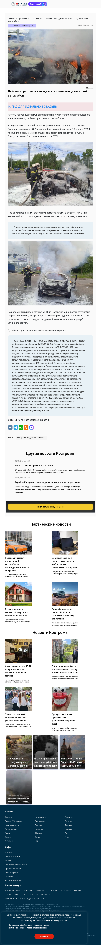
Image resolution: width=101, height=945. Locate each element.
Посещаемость (10, 877)
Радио (37, 841)
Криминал (39, 829)
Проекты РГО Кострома (13, 821)
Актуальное (9, 841)
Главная (11, 18)
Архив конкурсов (11, 829)
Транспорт (8, 817)
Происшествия (25, 18)
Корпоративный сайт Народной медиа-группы (25, 899)
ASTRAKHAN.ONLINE (13, 891)
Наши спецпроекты (12, 825)
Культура (68, 829)
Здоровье (68, 825)
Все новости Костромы (24, 26)
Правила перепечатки (13, 869)
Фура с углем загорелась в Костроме (34, 465)
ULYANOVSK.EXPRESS (29, 895)
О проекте (8, 853)
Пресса (7, 833)
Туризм (8, 837)
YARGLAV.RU (45, 895)
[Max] (31, 427)
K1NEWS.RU (53, 891)
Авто (66, 833)
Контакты (8, 861)
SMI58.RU (77, 891)
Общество (38, 833)
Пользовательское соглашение (16, 865)
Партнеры (38, 825)
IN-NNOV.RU (40, 891)
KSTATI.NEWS (66, 891)
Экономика (69, 817)
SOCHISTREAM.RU (11, 895)
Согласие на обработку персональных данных (29, 925)
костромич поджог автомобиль (31, 438)
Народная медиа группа (13, 880)
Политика (68, 821)
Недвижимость (40, 817)
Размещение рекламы (13, 857)
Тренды (37, 837)
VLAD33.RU (28, 891)
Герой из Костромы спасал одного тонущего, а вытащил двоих (47, 482)
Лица (67, 837)
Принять (44, 936)
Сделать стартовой (11, 873)
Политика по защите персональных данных (28, 928)
